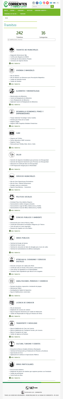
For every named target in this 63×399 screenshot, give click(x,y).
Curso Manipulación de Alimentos (19, 100)
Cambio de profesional (16, 373)
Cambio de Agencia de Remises (19, 334)
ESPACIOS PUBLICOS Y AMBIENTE (29, 217)
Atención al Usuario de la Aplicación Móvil (22, 266)
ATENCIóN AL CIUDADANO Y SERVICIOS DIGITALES (31, 260)
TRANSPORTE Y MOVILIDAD (26, 323)
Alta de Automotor (15, 308)
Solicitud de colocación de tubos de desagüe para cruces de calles (29, 247)
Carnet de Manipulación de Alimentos (21, 98)
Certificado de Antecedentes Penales (21, 59)
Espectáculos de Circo (16, 353)
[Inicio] (16, 4)
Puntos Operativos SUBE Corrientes (20, 140)
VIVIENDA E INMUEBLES (25, 70)
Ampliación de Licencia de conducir (20, 310)
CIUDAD (12, 10)
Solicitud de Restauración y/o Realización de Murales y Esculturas (29, 351)
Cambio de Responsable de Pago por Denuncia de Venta (26, 313)
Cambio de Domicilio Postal (18, 79)
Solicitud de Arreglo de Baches (19, 243)
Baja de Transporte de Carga (18, 332)
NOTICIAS (29, 10)
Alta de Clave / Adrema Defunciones (20, 183)
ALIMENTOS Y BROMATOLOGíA (27, 91)
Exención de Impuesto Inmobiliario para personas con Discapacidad (29, 160)
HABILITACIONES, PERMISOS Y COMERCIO (32, 281)
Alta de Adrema (14, 76)
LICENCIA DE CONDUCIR (25, 302)
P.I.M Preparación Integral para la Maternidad (23, 165)
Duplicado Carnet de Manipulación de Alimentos (24, 102)
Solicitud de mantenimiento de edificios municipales (25, 249)
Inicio (6, 18)
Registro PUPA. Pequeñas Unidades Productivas (23, 123)
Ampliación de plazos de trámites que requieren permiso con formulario (30, 371)
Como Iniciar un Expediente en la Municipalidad (23, 269)
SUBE (18, 133)
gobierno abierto (40, 10)
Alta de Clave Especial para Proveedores (21, 181)
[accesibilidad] (33, 3)
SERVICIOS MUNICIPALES (25, 176)
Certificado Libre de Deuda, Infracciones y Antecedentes (26, 268)
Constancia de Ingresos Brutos (19, 61)
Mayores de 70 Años (16, 138)
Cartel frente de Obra (16, 375)
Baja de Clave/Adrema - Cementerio (20, 187)
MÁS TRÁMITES (15, 63)
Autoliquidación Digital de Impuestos (20, 290)
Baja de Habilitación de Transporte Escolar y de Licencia (26, 330)
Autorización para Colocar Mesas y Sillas (21, 222)
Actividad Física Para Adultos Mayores (21, 202)
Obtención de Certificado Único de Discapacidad (23, 164)
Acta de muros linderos (17, 369)
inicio (6, 10)
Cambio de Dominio (15, 81)
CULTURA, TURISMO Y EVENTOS (28, 344)
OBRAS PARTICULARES (24, 364)
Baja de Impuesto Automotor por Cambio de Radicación (26, 312)
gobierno (21, 10)
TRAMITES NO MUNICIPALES (27, 50)
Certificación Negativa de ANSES (19, 57)
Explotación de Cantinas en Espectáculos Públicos (24, 354)
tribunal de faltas (10, 14)
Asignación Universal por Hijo (18, 55)
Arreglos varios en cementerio (18, 185)
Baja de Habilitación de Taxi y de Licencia (22, 328)
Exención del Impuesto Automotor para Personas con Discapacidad (29, 162)
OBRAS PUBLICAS (23, 238)
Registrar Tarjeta (15, 142)
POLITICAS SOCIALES (24, 197)
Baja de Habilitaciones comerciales (20, 292)
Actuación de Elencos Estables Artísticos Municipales (25, 349)
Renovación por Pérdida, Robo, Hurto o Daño (22, 144)
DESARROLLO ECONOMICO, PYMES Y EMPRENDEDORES (29, 112)
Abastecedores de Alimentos (18, 96)
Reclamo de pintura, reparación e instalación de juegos (25, 286)
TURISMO (22, 14)
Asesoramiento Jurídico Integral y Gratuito (22, 204)
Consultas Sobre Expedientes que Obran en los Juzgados (26, 271)
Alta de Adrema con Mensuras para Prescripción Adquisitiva (27, 77)
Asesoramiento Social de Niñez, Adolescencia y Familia (25, 208)
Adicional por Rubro (15, 288)
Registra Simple (14, 121)
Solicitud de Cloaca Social (17, 245)
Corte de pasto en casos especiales (20, 226)
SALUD (18, 154)
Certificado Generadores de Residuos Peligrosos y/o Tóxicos (27, 224)
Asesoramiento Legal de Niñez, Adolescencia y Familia (25, 206)
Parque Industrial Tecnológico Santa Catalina (23, 118)
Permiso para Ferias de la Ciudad (19, 120)
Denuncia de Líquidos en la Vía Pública (21, 228)
